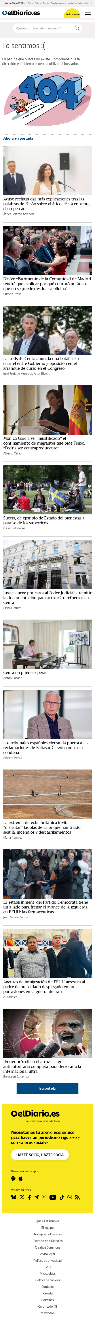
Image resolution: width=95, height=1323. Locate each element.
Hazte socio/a (72, 14)
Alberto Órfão (12, 453)
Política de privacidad (47, 1260)
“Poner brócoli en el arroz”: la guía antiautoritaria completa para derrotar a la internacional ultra (42, 1066)
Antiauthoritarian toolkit (78, 3)
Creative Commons (47, 1247)
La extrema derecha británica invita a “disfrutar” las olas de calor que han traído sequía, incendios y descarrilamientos (42, 827)
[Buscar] (77, 28)
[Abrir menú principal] (88, 13)
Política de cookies (47, 1280)
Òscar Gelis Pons (14, 528)
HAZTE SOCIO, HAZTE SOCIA (40, 1155)
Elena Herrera (12, 608)
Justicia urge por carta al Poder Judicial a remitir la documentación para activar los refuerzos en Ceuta (47, 597)
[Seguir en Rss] (77, 1197)
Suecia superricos (58, 3)
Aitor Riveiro (42, 373)
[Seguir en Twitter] (22, 1197)
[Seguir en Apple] (21, 1178)
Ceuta (30, 3)
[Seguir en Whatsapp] (69, 1197)
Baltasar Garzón (42, 3)
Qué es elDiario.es (47, 1221)
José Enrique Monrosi (17, 373)
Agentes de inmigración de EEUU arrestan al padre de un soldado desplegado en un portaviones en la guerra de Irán (44, 986)
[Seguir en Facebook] (29, 1197)
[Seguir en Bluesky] (13, 1197)
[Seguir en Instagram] (44, 1197)
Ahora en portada (18, 138)
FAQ (48, 1267)
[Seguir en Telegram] (36, 1197)
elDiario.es (10, 997)
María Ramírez (12, 837)
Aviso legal (47, 1254)
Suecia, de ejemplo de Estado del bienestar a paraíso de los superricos (44, 520)
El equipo (47, 1227)
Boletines (47, 1300)
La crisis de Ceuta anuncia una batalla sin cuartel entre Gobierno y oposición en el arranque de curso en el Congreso (41, 363)
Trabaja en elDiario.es (48, 1234)
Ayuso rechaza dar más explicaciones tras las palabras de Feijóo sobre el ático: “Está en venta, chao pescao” (47, 203)
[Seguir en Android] (13, 1178)
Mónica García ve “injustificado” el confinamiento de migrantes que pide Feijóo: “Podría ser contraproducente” (44, 443)
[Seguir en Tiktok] (61, 1197)
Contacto (48, 1287)
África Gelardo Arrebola (18, 214)
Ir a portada (47, 1088)
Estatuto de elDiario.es (48, 1241)
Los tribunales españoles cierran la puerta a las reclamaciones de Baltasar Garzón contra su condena (45, 747)
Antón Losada (12, 678)
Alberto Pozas (12, 758)
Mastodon (48, 1313)
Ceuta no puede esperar (25, 672)
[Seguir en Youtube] (52, 1197)
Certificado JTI (47, 1306)
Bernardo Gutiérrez (16, 1076)
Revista (48, 1293)
